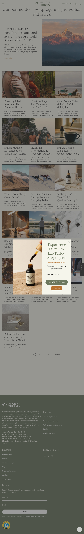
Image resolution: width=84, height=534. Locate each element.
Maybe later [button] (56, 288)
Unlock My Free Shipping (56, 282)
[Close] (68, 241)
